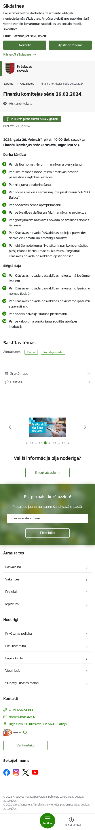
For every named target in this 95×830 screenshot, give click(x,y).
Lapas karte (14, 658)
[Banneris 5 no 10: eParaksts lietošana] (47, 427)
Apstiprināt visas (70, 45)
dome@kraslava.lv (22, 717)
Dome (31, 352)
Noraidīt (25, 45)
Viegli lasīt (12, 670)
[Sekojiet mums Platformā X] (25, 772)
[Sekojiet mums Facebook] (6, 772)
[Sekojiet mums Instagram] (16, 772)
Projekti (11, 591)
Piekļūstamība (15, 646)
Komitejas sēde (53, 352)
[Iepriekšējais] (10, 427)
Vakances (12, 579)
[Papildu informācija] (25, 732)
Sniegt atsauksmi (47, 472)
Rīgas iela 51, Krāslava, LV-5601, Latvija (38, 724)
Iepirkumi (12, 604)
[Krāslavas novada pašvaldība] (32, 73)
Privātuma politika (18, 633)
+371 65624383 (21, 710)
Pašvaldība (13, 567)
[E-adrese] (12, 732)
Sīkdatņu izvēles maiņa (22, 683)
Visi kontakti (25, 745)
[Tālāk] (84, 427)
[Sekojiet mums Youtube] (35, 772)
